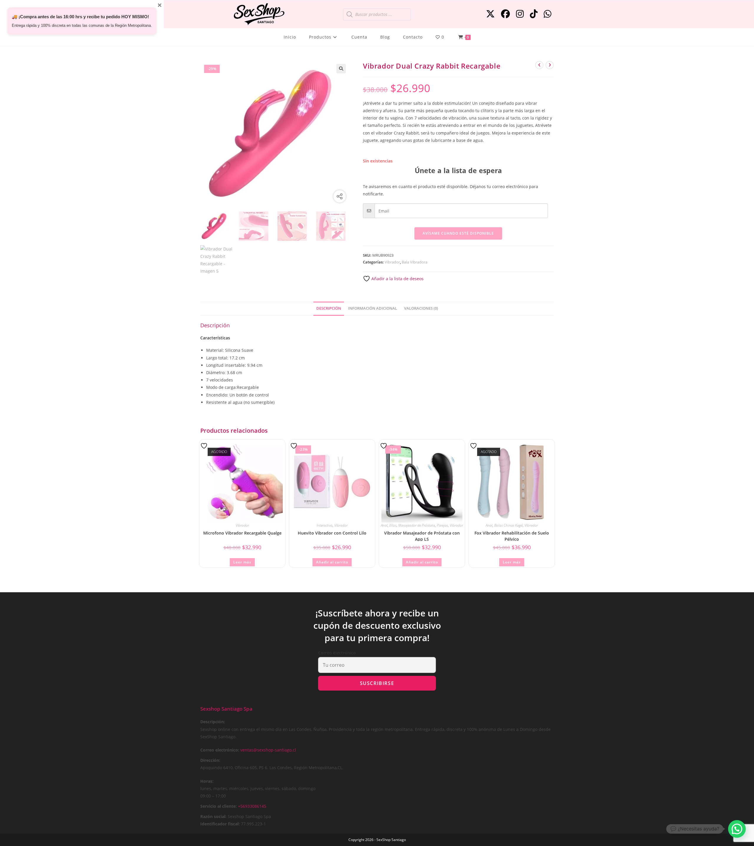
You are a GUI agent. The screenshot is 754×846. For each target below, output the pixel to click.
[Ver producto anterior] (539, 65)
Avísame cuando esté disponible (458, 233)
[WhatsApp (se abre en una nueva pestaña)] (547, 13)
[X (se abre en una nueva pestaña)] (490, 13)
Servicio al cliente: (218, 806)
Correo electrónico (337, 653)
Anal (384, 525)
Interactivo (325, 525)
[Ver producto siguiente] (549, 65)
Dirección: (210, 760)
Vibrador (392, 262)
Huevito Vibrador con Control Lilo (332, 533)
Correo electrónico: (219, 750)
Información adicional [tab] (372, 308)
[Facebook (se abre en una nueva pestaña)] (505, 13)
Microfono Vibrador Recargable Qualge (242, 533)
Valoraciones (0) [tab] (421, 308)
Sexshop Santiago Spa (226, 708)
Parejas (442, 525)
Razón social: (213, 816)
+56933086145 (252, 806)
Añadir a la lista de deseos (397, 278)
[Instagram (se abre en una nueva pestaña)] (520, 13)
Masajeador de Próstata (416, 525)
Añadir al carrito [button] (332, 562)
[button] (341, 68)
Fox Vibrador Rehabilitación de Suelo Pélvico (511, 535)
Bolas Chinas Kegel (508, 525)
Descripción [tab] (328, 308)
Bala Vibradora (414, 262)
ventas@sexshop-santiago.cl (268, 750)
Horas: (207, 781)
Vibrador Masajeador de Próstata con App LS (422, 535)
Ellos (392, 525)
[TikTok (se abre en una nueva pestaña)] (534, 13)
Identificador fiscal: (220, 824)
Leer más (242, 562)
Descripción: (212, 721)
